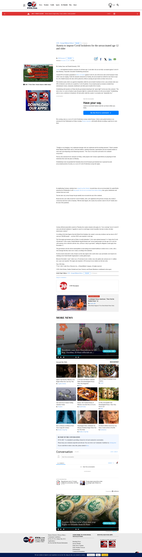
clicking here (112, 442)
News (40, 5)
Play (70, 5)
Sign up (116, 451)
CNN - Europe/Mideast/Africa (74, 273)
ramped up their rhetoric (83, 188)
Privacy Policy (61, 535)
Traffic (52, 5)
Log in (111, 451)
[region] (87, 471)
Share (75, 5)
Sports (57, 5)
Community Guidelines (54, 537)
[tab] (60, 463)
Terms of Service (52, 535)
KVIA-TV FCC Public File (55, 539)
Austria (58, 69)
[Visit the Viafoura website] (115, 491)
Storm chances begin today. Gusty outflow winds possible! (60, 13)
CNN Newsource (61, 58)
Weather (46, 5)
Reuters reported (86, 121)
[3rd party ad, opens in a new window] (72, 310)
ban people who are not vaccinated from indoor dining (87, 190)
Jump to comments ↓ (61, 277)
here (87, 445)
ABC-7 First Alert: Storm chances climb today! (38, 84)
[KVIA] (32, 5)
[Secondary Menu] (25, 5)
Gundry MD (92, 303)
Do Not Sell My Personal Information (58, 543)
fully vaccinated (81, 74)
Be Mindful (64, 5)
